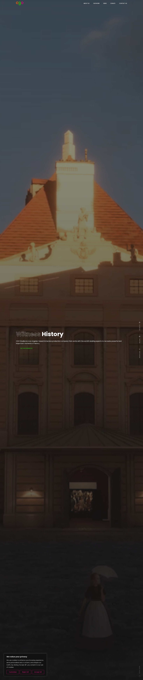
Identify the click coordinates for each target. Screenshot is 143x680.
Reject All (25, 672)
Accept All (38, 672)
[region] (25, 664)
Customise (13, 672)
